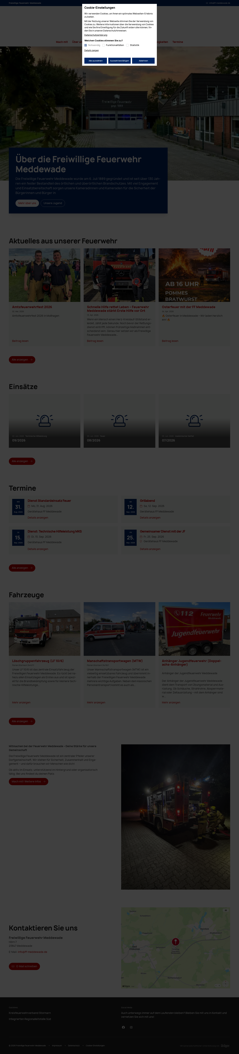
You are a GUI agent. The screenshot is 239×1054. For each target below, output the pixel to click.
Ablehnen (143, 60)
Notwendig (94, 45)
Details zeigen (91, 50)
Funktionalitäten (115, 45)
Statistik (134, 45)
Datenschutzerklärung (95, 35)
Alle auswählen (96, 60)
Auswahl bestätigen (119, 60)
